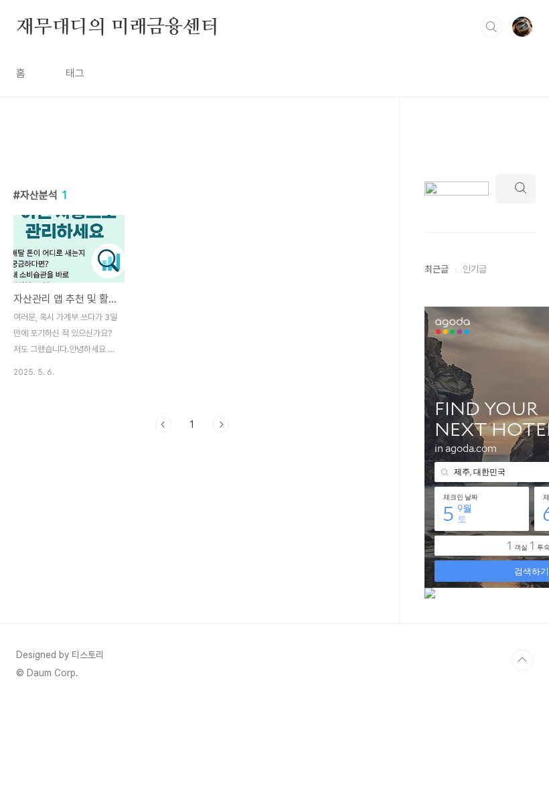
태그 (75, 73)
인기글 (475, 269)
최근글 (436, 269)
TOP (522, 660)
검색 (491, 27)
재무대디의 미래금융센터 (117, 26)
